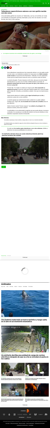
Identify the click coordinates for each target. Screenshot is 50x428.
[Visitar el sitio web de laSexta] (9, 414)
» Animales (9, 255)
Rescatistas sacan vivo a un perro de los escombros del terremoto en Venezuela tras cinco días (36, 400)
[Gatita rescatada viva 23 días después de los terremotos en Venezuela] (37, 369)
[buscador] (46, 3)
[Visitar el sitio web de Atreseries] (30, 414)
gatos (3, 167)
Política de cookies (22, 423)
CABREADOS (3, 353)
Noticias (11, 286)
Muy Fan (3, 286)
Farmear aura (31, 0)
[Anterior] (2, 1)
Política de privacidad (14, 423)
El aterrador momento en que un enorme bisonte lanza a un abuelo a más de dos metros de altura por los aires (12, 400)
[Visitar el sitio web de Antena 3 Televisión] (4, 414)
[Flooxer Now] (6, 3)
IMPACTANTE (3, 318)
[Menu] (48, 3)
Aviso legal (8, 423)
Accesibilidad (31, 425)
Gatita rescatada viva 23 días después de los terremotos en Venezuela (35, 379)
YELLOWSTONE (4, 397)
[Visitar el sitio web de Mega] (25, 414)
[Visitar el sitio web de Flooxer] (29, 417)
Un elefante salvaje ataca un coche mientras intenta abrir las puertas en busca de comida (22, 134)
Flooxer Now (3, 255)
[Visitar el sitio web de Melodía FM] (46, 414)
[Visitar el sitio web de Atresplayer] (22, 417)
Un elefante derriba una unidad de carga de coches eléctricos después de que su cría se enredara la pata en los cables (24, 357)
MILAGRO (27, 377)
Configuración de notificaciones (22, 425)
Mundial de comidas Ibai (24, 0)
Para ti (15, 286)
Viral (7, 286)
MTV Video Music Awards (14, 0)
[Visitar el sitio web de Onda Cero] (35, 414)
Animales (6, 284)
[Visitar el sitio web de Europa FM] (41, 414)
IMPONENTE (3, 377)
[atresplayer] (43, 3)
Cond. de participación (30, 423)
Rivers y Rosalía (37, 0)
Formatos (30, 286)
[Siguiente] (48, 1)
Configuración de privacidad (39, 423)
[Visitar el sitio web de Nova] (20, 414)
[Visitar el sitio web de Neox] (14, 414)
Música (20, 286)
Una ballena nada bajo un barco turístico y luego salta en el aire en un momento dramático (23, 119)
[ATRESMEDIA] (25, 411)
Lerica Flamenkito (6, 0)
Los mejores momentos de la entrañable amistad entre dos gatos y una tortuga (22, 53)
